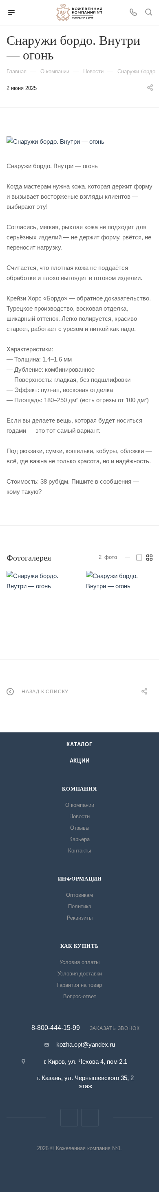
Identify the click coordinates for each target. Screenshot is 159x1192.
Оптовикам (79, 895)
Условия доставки (79, 974)
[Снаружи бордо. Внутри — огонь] (79, 141)
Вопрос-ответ (79, 996)
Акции (80, 761)
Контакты (79, 851)
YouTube (90, 1117)
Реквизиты (80, 918)
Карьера (79, 839)
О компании (79, 805)
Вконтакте (69, 1117)
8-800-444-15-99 (55, 1028)
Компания (79, 789)
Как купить (79, 946)
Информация (80, 879)
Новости (79, 816)
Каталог (79, 744)
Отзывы (79, 828)
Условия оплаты (79, 962)
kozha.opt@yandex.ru (85, 1044)
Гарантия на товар (79, 985)
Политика (79, 906)
